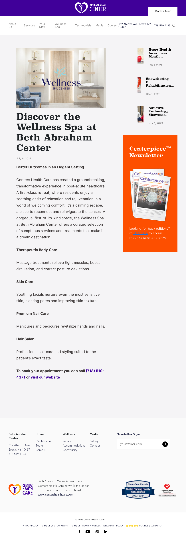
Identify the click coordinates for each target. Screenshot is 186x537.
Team (39, 446)
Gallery (94, 441)
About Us (12, 25)
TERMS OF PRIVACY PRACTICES (85, 525)
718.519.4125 (162, 25)
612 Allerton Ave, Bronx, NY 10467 (134, 25)
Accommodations (74, 446)
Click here (140, 233)
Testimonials (83, 25)
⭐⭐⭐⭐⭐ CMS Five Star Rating (143, 525)
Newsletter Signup (129, 434)
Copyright (62, 525)
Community (70, 450)
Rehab (67, 441)
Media (99, 25)
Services (29, 25)
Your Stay (42, 25)
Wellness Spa (60, 25)
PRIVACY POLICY (30, 525)
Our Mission (43, 441)
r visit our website (44, 377)
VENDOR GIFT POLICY (113, 525)
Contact (113, 25)
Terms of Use (47, 525)
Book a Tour (163, 11)
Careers (41, 450)
